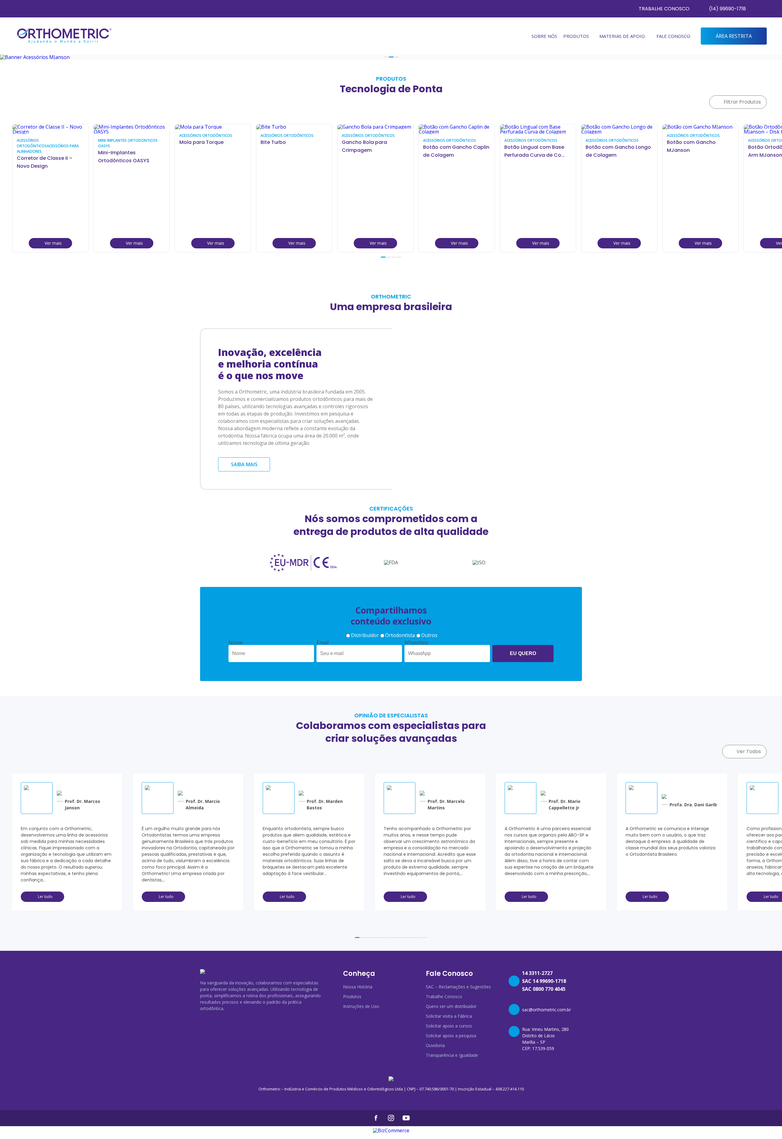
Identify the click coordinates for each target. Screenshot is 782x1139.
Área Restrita (734, 36)
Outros (429, 635)
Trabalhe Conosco (664, 8)
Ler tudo (45, 896)
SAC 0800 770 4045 (543, 989)
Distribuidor (365, 635)
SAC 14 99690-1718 (544, 981)
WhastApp (416, 642)
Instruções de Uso (361, 1006)
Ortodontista (400, 635)
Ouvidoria (435, 1045)
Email (322, 642)
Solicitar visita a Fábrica (449, 1016)
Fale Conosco (673, 36)
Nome (235, 642)
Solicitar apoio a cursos (449, 1026)
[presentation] (761, 261)
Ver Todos (748, 751)
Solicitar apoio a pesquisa (451, 1035)
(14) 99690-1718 (727, 8)
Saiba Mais (244, 464)
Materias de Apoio (622, 36)
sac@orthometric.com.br (546, 1010)
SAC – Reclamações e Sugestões (458, 987)
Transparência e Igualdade (452, 1055)
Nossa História (357, 987)
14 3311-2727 (537, 973)
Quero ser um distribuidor (451, 1006)
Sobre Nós (544, 36)
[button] (386, 57)
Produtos (352, 996)
